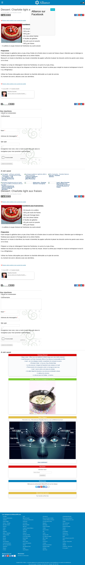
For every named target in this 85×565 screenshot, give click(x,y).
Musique (4, 548)
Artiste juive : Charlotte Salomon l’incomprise (39, 183)
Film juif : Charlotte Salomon (54, 176)
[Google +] (41, 487)
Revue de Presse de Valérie (48, 518)
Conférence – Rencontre (67, 546)
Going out (25, 533)
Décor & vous (65, 524)
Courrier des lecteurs (7, 543)
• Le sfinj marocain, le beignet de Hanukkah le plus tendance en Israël (43, 365)
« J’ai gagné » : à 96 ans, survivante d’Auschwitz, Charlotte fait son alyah (8, 178)
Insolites (24, 539)
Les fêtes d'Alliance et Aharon (48, 519)
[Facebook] (39, 487)
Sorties (4, 528)
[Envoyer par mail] (46, 487)
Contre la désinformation (7, 518)
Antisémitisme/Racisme (67, 516)
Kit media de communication (23, 555)
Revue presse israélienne (67, 518)
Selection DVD (45, 534)
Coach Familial (5, 521)
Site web (4, 142)
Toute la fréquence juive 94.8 (68, 538)
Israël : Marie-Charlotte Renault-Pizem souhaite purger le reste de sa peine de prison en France (63, 185)
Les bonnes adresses (27, 543)
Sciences (4, 526)
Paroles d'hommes (46, 526)
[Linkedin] (44, 487)
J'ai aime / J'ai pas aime (67, 541)
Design (24, 548)
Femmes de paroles (66, 526)
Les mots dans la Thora (47, 521)
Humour (4, 539)
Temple (64, 521)
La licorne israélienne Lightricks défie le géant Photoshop (31, 177)
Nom (3, 130)
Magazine (44, 523)
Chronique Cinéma (26, 534)
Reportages (45, 524)
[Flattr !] (48, 487)
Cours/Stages (65, 531)
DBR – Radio (45, 538)
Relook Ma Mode (26, 524)
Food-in (64, 529)
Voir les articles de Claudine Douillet (17, 93)
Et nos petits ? (65, 548)
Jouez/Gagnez (25, 549)
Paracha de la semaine (47, 544)
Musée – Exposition (6, 533)
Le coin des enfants (26, 536)
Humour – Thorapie (6, 523)
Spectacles (25, 529)
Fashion (64, 528)
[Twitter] (36, 487)
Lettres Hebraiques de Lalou (68, 519)
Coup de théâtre (6, 534)
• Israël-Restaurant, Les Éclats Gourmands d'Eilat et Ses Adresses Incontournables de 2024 (43, 359)
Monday (4, 538)
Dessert (44, 539)
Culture (44, 533)
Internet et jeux (46, 529)
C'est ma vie (45, 541)
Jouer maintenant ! (42, 462)
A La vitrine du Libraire (47, 536)
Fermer (52, 9)
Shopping (5, 531)
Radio (64, 536)
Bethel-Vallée (25, 538)
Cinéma (24, 544)
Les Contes (25, 523)
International (45, 516)
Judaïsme (5, 519)
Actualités (5, 516)
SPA (43, 531)
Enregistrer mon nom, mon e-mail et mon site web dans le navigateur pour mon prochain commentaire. (20, 150)
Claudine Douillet (16, 12)
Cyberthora (5, 546)
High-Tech (25, 526)
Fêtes (64, 539)
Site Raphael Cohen (27, 546)
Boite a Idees (25, 541)
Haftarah (64, 544)
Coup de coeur (65, 534)
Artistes (4, 536)
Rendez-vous (65, 533)
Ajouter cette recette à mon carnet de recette (14, 20)
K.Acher (4, 549)
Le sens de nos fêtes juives (28, 519)
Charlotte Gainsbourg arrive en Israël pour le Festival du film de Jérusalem (8, 187)
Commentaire (5, 116)
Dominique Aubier (46, 546)
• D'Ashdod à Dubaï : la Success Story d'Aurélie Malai (43, 363)
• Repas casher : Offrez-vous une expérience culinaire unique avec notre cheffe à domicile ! (43, 357)
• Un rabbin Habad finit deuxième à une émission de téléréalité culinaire (43, 371)
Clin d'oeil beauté (66, 523)
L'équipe (44, 543)
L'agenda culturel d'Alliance (28, 528)
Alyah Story (45, 549)
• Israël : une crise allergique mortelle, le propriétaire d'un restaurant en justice (43, 361)
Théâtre (44, 528)
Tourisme (24, 531)
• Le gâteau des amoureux (43, 373)
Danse (4, 529)
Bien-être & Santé (6, 524)
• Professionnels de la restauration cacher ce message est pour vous (43, 367)
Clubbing (44, 548)
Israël (24, 516)
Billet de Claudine (26, 518)
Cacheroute (25, 521)
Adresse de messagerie (9, 136)
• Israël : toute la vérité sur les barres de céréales (43, 369)
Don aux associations (7, 544)
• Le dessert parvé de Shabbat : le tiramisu (43, 375)
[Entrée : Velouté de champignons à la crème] (42, 413)
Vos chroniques (6, 541)
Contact (64, 543)
